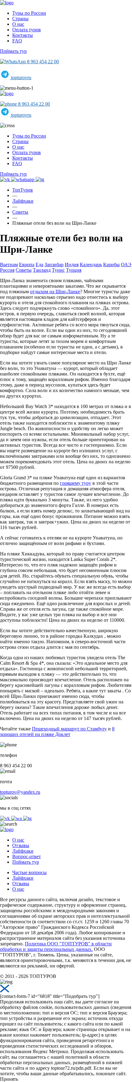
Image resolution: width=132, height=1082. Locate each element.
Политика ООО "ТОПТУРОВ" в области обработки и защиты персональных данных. (56, 946)
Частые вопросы (29, 872)
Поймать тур (13, 51)
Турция (73, 270)
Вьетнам (9, 264)
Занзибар (54, 264)
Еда (39, 264)
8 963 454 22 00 (42, 61)
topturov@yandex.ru (20, 792)
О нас (18, 24)
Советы (24, 270)
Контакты (22, 35)
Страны (20, 18)
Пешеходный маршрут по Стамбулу (69, 728)
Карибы (111, 264)
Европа (26, 264)
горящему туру (75, 483)
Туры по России (29, 13)
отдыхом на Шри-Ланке (55, 291)
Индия (72, 264)
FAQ (17, 40)
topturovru (20, 77)
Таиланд (42, 270)
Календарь (91, 264)
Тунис (58, 270)
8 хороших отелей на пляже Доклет (57, 731)
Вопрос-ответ (26, 856)
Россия (7, 270)
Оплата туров (26, 29)
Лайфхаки (22, 851)
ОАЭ (126, 264)
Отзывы (20, 845)
